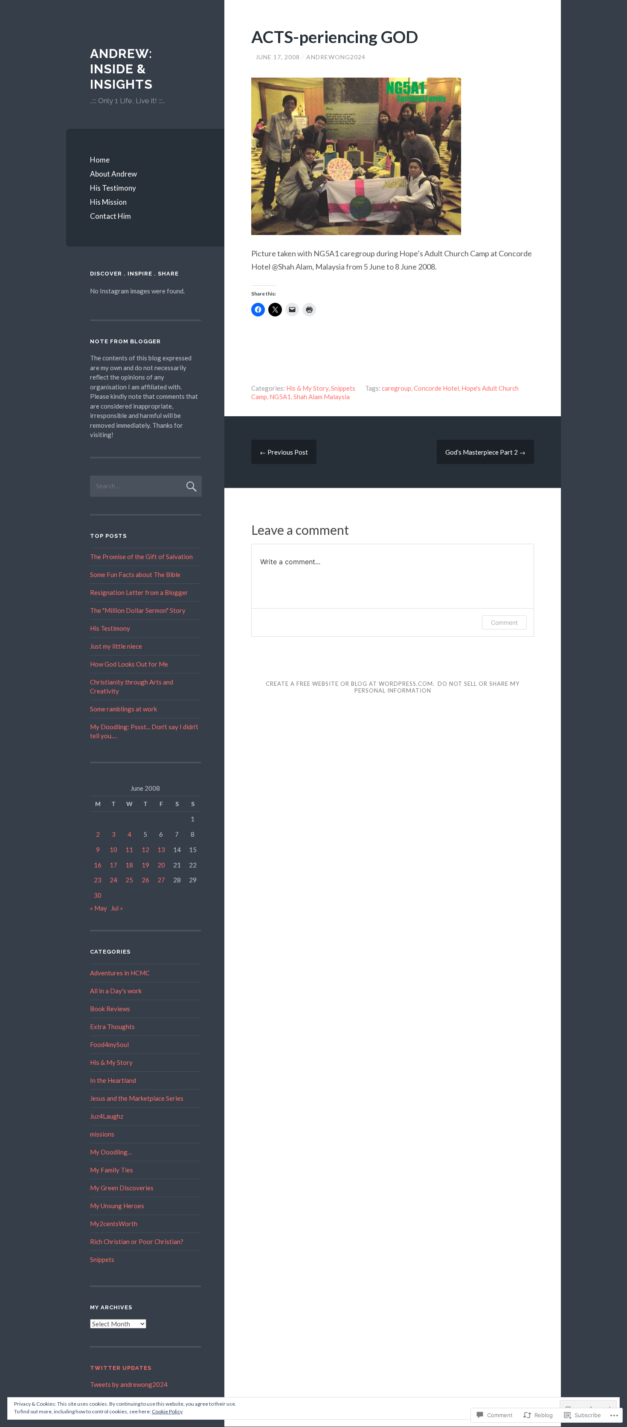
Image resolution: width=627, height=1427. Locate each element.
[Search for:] (146, 486)
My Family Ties (111, 1170)
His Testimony (113, 187)
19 (145, 865)
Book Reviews (110, 1008)
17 (113, 865)
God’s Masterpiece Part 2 (485, 452)
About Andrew (113, 173)
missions (102, 1134)
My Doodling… (111, 1152)
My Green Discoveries (122, 1188)
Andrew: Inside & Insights (121, 69)
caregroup (396, 388)
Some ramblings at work (123, 709)
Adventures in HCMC (120, 973)
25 (129, 880)
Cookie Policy (167, 1411)
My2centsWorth (113, 1223)
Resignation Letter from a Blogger (139, 592)
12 (145, 849)
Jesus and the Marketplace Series (136, 1098)
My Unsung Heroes (117, 1205)
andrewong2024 (336, 57)
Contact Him (110, 216)
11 (129, 849)
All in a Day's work (116, 991)
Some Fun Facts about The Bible (135, 574)
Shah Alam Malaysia (321, 396)
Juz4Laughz (106, 1116)
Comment (504, 622)
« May (98, 908)
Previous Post (284, 452)
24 (113, 880)
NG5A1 (280, 396)
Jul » (117, 908)
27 (161, 880)
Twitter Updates (120, 1368)
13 (161, 849)
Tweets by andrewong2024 (129, 1384)
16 (98, 865)
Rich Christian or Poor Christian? (136, 1241)
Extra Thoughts (112, 1026)
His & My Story (307, 388)
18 (129, 865)
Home (100, 159)
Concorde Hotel (436, 388)
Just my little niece (116, 646)
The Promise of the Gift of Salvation (141, 556)
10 (113, 849)
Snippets (343, 388)
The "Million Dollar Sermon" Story (138, 610)
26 (145, 880)
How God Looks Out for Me (129, 664)
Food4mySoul (109, 1044)
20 (161, 865)
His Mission (108, 201)
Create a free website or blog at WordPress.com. (350, 683)
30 (98, 895)
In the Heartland (113, 1080)
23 (98, 880)
